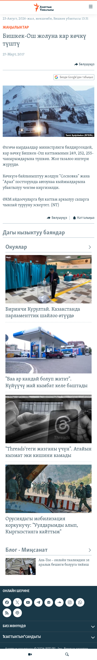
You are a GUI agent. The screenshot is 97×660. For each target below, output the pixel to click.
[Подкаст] (17, 612)
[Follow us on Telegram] (38, 602)
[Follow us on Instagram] (69, 602)
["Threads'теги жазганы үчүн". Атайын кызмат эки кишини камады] (48, 419)
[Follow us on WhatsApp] (80, 602)
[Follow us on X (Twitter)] (17, 602)
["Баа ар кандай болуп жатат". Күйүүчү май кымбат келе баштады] (48, 349)
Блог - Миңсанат (26, 550)
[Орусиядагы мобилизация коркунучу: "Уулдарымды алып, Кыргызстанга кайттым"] (48, 489)
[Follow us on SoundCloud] (59, 602)
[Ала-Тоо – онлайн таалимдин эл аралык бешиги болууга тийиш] (20, 566)
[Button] (84, 64)
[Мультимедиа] (30, 654)
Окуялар (16, 247)
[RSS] (7, 612)
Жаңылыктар (16, 28)
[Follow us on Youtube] (28, 602)
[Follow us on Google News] (48, 602)
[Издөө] (67, 654)
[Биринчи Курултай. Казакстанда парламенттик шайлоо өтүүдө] (48, 279)
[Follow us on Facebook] (7, 602)
